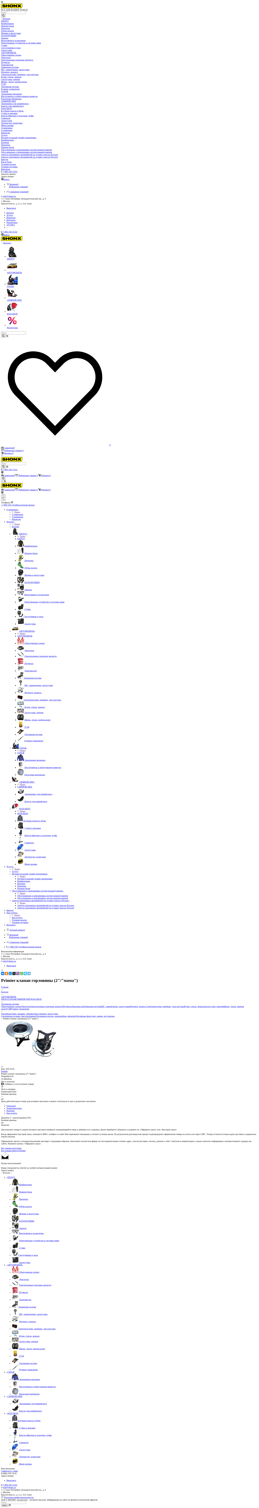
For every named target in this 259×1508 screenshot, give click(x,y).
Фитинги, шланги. (138, 1006)
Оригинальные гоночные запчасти (47, 1006)
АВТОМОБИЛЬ (24, 636)
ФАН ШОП (22, 813)
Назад (17, 512)
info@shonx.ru (9, 196)
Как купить (17, 917)
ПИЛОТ (21, 539)
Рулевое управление (20, 1009)
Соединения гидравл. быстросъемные (18, 1016)
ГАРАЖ (20, 753)
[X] (14, 973)
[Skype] (25, 973)
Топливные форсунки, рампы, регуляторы (95, 1016)
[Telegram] (29, 973)
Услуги (15, 871)
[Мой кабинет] (2, 473)
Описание (11, 1106)
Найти (4, 1505)
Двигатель (26, 1006)
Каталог (15, 526)
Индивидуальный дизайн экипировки (34, 879)
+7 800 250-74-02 (9, 171)
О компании (17, 514)
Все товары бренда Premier (13, 1151)
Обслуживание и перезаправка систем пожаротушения (42, 896)
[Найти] (3, 16)
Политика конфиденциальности (19, 1497)
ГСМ (8, 1009)
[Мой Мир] (10, 973)
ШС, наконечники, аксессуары (115, 1006)
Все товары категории (11, 1148)
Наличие (10, 1111)
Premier (4, 1071)
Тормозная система (92, 1006)
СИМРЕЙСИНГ (24, 787)
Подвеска (67, 1006)
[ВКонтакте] (2, 973)
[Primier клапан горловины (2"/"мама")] (31, 1059)
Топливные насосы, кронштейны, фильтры (56, 1016)
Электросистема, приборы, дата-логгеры (165, 1006)
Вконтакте (11, 208)
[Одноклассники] (6, 973)
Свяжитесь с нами (9, 1471)
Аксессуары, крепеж (214, 1006)
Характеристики (14, 1108)
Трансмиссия (78, 1006)
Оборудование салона (11, 1006)
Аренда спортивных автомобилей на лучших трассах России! (45, 905)
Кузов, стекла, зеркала (194, 1006)
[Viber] (17, 973)
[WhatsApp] (21, 973)
